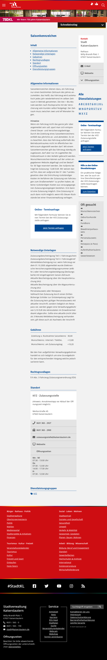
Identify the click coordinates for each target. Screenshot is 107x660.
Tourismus (12, 551)
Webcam (53, 631)
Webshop (53, 634)
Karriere (53, 617)
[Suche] (100, 606)
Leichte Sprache (77, 623)
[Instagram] (71, 586)
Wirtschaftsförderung (69, 569)
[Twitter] (46, 586)
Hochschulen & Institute (70, 559)
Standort (37, 63)
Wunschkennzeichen (90, 211)
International (65, 562)
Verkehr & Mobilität (68, 530)
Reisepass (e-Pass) (89, 243)
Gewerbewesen (88, 255)
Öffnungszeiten (40, 66)
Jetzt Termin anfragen (53, 228)
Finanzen (11, 537)
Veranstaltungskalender (18, 548)
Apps (53, 614)
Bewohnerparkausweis (89, 230)
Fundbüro (85, 223)
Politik (9, 523)
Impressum (75, 614)
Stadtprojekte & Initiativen (19, 533)
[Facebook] (34, 586)
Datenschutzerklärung (80, 617)
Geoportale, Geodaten (69, 533)
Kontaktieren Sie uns (80, 611)
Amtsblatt (53, 611)
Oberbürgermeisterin (17, 519)
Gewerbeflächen (66, 555)
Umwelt (62, 526)
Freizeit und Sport (15, 559)
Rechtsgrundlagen (41, 59)
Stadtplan (53, 623)
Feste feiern (12, 566)
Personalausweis (88, 238)
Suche (53, 625)
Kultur (10, 555)
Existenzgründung (67, 566)
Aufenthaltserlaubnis (90, 249)
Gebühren (37, 56)
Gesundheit (64, 523)
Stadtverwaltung (14, 515)
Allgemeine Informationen (45, 50)
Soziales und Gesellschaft (71, 519)
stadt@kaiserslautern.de (18, 629)
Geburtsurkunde (88, 217)
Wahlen (10, 526)
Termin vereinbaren (53, 636)
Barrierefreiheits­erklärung (82, 620)
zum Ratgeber (89, 191)
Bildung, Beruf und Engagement (74, 548)
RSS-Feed (53, 620)
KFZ (35, 493)
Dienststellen (14, 646)
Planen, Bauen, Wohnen (70, 537)
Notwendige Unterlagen (44, 53)
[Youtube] (59, 586)
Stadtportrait (65, 515)
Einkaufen (11, 562)
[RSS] (83, 586)
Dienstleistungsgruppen (44, 69)
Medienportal (13, 530)
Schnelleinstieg (68, 25)
